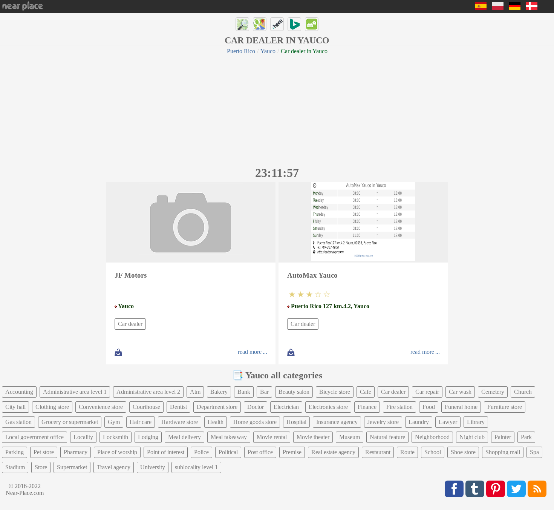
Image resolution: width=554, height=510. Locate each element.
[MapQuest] (311, 24)
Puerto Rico (241, 51)
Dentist (178, 407)
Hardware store (179, 422)
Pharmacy (75, 452)
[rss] (537, 489)
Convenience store (101, 407)
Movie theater (313, 437)
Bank (243, 392)
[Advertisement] (277, 109)
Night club (472, 437)
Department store (217, 407)
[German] (514, 8)
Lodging (148, 437)
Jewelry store (383, 422)
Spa (534, 452)
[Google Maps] (259, 24)
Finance (367, 407)
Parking (14, 452)
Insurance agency (337, 422)
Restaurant (377, 452)
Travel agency (113, 467)
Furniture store (504, 407)
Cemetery (492, 392)
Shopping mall (502, 452)
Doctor (255, 407)
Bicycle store (334, 392)
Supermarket (72, 467)
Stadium (15, 467)
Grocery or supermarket (69, 422)
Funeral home (461, 407)
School (432, 452)
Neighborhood (432, 437)
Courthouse (146, 407)
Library (476, 422)
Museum (349, 437)
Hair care (141, 422)
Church (523, 392)
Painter (502, 437)
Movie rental (272, 437)
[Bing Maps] (294, 24)
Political (228, 452)
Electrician (286, 407)
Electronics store (328, 407)
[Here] (277, 24)
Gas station (18, 422)
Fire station (399, 407)
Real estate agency (333, 452)
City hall (15, 407)
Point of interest (165, 452)
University (152, 467)
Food (428, 407)
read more (250, 352)
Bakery (219, 392)
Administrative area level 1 (75, 392)
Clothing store (52, 407)
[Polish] (497, 8)
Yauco (267, 51)
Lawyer (448, 422)
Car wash (460, 392)
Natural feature (387, 437)
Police (201, 452)
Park (526, 437)
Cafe (365, 392)
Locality (83, 437)
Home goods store (255, 422)
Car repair (427, 392)
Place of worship (117, 452)
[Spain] (481, 8)
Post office (260, 452)
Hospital (296, 422)
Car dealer (130, 324)
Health (215, 422)
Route (407, 452)
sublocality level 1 (196, 467)
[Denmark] (531, 8)
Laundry (419, 422)
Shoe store (463, 452)
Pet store (44, 452)
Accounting (19, 392)
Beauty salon (294, 392)
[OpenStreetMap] (242, 24)
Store (41, 467)
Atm (195, 392)
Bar (264, 392)
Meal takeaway (229, 437)
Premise (292, 452)
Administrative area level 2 (148, 392)
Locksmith (115, 437)
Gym (114, 422)
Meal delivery (184, 437)
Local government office (34, 437)
